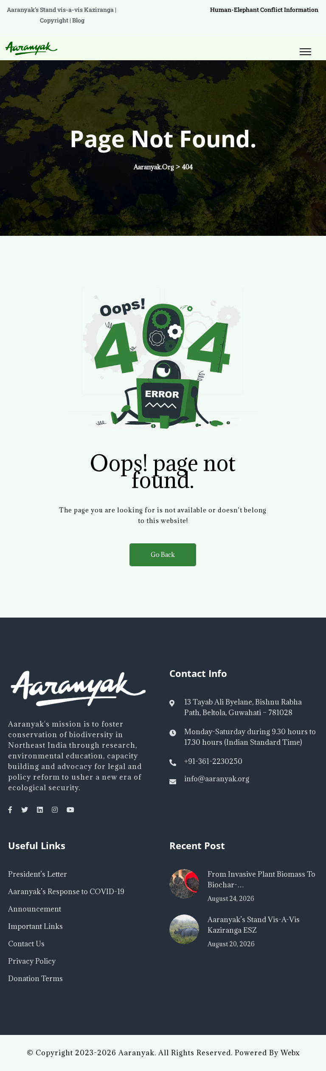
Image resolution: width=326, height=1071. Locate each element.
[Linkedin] (40, 809)
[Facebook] (10, 809)
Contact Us (26, 943)
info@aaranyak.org (216, 778)
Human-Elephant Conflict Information (264, 10)
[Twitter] (24, 809)
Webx (290, 1052)
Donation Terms (35, 978)
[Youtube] (70, 809)
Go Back (163, 555)
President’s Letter (37, 874)
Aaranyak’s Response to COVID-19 (66, 891)
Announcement (34, 909)
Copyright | (56, 20)
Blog (78, 20)
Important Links (35, 926)
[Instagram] (55, 809)
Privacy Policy (32, 961)
